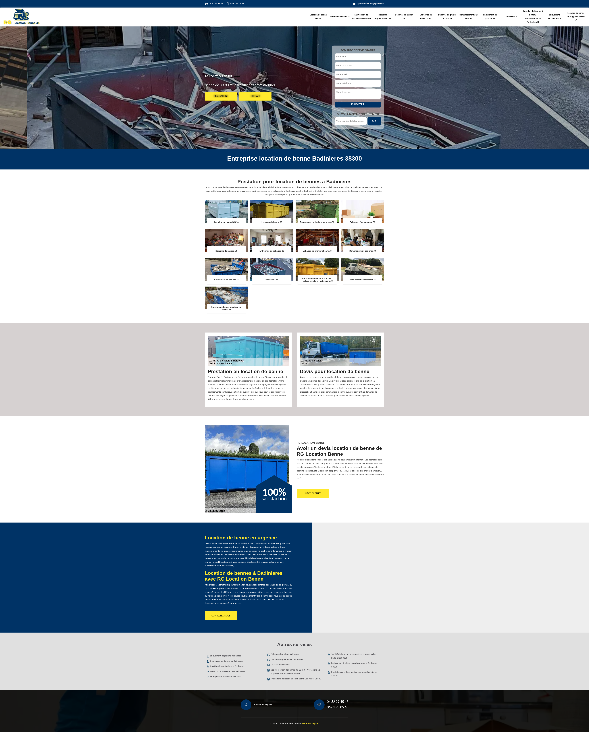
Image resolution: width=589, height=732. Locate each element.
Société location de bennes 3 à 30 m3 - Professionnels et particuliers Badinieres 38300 (295, 672)
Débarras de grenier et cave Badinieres (227, 671)
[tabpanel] (340, 464)
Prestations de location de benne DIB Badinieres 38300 (296, 679)
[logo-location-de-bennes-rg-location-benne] (21, 17)
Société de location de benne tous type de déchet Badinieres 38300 (353, 656)
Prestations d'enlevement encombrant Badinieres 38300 (354, 674)
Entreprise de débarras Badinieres (225, 677)
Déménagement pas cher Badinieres (226, 661)
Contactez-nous (221, 616)
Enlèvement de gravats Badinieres (225, 656)
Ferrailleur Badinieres (280, 665)
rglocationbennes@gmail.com (370, 4)
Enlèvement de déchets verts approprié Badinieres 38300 (354, 665)
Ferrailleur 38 (511, 17)
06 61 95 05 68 (237, 4)
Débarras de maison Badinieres (285, 654)
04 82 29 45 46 (216, 4)
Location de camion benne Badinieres (227, 666)
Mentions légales (310, 724)
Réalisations (221, 96)
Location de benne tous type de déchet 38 (576, 17)
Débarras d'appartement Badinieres (287, 659)
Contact (255, 96)
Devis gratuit (313, 493)
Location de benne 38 (340, 17)
